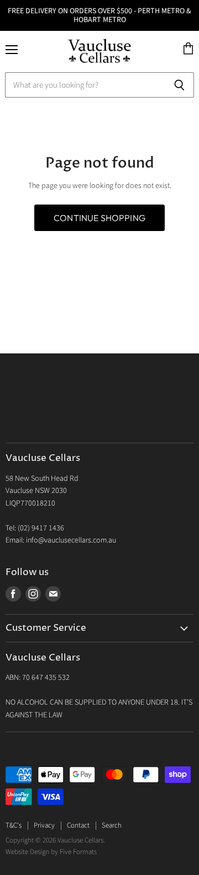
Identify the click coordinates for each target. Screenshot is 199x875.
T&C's (14, 825)
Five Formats (78, 852)
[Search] (179, 85)
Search (112, 825)
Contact (78, 825)
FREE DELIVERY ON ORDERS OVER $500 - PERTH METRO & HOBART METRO (99, 15)
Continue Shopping (99, 217)
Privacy (44, 825)
